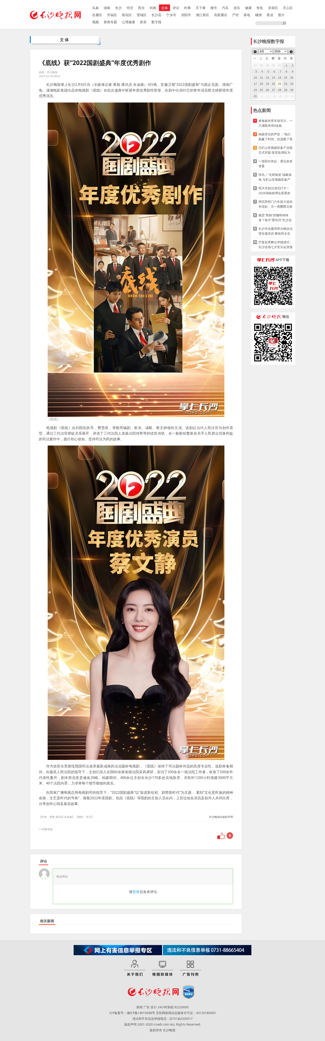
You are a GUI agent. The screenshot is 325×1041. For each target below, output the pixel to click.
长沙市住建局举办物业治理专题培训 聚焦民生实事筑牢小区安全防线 (275, 231)
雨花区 (127, 15)
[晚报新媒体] (162, 968)
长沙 (118, 8)
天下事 (201, 8)
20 (273, 83)
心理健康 (128, 22)
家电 (247, 15)
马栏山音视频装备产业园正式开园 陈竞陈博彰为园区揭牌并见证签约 (275, 150)
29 (285, 90)
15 (285, 77)
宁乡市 (171, 15)
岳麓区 (97, 15)
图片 (281, 15)
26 (267, 90)
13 (273, 77)
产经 (235, 15)
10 (255, 77)
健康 (248, 8)
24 (255, 90)
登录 (136, 891)
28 (279, 90)
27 (273, 90)
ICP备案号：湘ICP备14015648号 (132, 1013)
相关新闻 (47, 920)
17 (255, 83)
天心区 (288, 8)
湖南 (107, 8)
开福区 (112, 15)
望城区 (142, 15)
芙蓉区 (273, 8)
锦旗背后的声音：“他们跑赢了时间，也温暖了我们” (275, 137)
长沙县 (156, 15)
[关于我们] (134, 968)
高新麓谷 (220, 15)
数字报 (156, 22)
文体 (164, 8)
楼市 (213, 8)
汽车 (225, 8)
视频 (95, 22)
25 (261, 90)
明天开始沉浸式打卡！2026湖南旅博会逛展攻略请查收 (274, 191)
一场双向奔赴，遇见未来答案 (275, 163)
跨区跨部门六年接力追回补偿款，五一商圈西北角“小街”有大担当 (275, 204)
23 (291, 83)
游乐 (236, 8)
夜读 (270, 15)
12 (267, 77)
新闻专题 (110, 22)
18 (261, 83)
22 (285, 83)
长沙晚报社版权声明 (221, 817)
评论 (176, 8)
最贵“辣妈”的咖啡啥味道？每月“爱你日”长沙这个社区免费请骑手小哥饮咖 (275, 217)
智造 (259, 8)
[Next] (291, 51)
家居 (143, 22)
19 (267, 83)
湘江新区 (202, 15)
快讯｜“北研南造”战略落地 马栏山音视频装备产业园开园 (275, 177)
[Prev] (255, 51)
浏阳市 (186, 15)
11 (261, 77)
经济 (130, 8)
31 (255, 96)
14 (279, 77)
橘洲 (258, 15)
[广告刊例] (190, 968)
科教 (153, 8)
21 (279, 83)
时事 (187, 8)
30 (291, 90)
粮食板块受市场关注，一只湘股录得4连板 (275, 123)
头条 (95, 8)
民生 (141, 8)
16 (291, 77)
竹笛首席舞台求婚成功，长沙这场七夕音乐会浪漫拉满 (275, 244)
